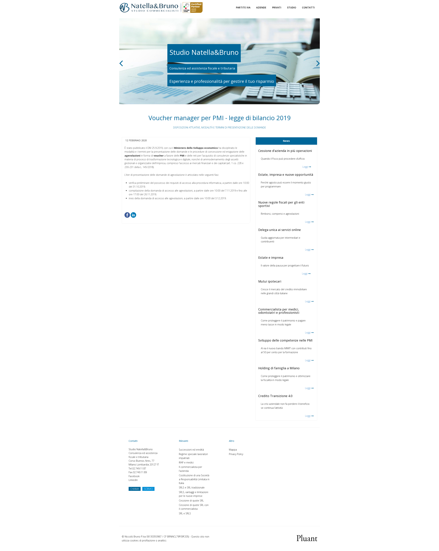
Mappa (233, 449)
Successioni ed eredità (191, 449)
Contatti (308, 7)
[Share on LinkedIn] (133, 214)
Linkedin (133, 480)
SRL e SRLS (185, 513)
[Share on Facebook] (127, 214)
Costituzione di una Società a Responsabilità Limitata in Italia (194, 479)
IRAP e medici (186, 462)
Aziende (261, 7)
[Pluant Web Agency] (307, 537)
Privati (276, 7)
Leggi (305, 166)
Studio (291, 7)
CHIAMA (134, 488)
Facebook (134, 476)
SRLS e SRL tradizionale (192, 487)
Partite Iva (243, 7)
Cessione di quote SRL (191, 500)
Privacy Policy (236, 454)
